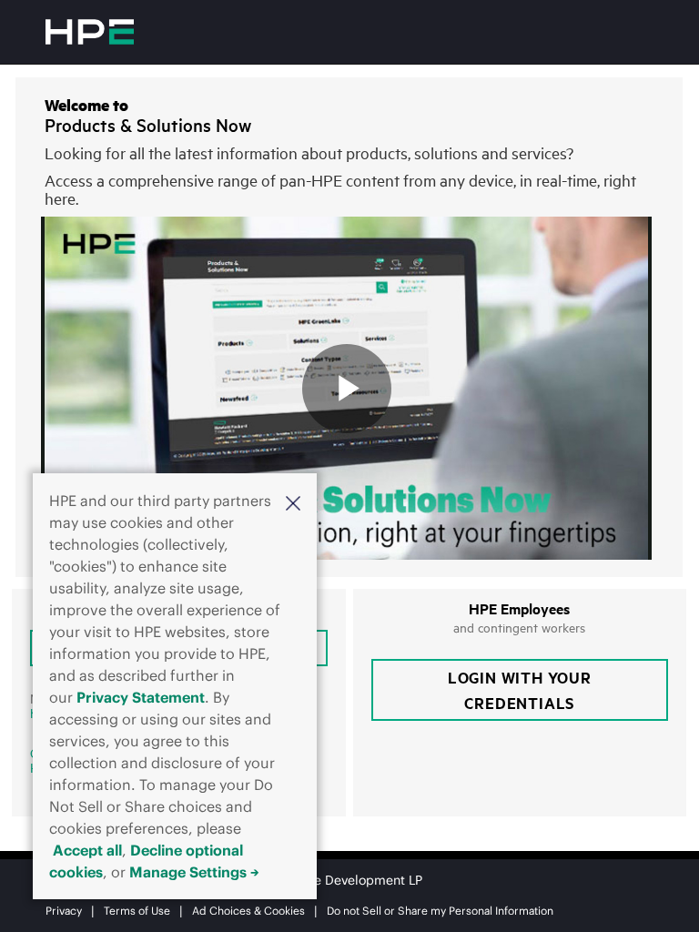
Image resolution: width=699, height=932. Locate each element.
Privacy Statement (140, 697)
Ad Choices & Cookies (248, 910)
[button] (293, 501)
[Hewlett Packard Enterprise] (90, 32)
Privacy (64, 910)
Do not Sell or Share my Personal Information (440, 910)
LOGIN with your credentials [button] (520, 690)
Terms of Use (137, 910)
